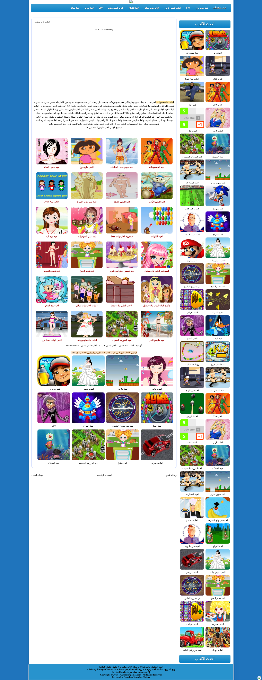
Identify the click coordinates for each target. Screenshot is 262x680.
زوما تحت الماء (192, 364)
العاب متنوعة (218, 624)
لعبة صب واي (202, 8)
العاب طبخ (122, 463)
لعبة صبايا (75, 8)
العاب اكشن (192, 338)
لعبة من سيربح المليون (122, 426)
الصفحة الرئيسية (104, 475)
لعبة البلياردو (192, 416)
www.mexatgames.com (130, 674)
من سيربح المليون (192, 286)
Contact (109, 669)
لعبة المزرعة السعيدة (88, 463)
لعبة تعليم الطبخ (218, 286)
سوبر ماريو (192, 260)
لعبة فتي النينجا (192, 390)
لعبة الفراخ (134, 8)
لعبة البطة (217, 338)
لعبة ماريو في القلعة (192, 650)
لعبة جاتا (192, 104)
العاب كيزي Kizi (217, 364)
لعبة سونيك (218, 208)
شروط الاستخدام (136, 669)
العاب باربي (218, 130)
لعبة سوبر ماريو (218, 182)
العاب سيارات (157, 463)
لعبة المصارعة (192, 182)
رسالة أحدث (37, 475)
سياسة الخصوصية (154, 669)
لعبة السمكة (53, 463)
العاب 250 (217, 104)
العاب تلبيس (88, 389)
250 (101, 8)
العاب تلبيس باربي (173, 8)
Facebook (117, 677)
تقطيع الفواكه (217, 312)
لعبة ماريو (89, 8)
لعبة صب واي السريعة (218, 520)
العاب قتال (217, 79)
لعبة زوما (157, 426)
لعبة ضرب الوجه (192, 234)
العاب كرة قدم (192, 208)
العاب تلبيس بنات (115, 8)
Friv (188, 8)
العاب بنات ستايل (151, 8)
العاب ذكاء (192, 130)
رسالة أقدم (171, 475)
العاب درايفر (192, 572)
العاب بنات (157, 389)
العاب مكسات (220, 7)
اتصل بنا (116, 672)
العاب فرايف (192, 312)
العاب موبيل (217, 650)
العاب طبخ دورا (192, 79)
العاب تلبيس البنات (100, 127)
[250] (259, 678)
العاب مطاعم (192, 520)
